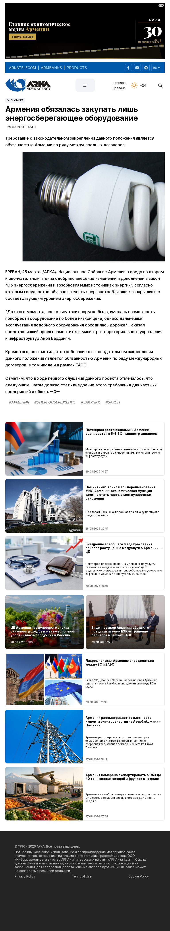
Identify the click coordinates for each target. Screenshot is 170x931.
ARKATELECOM (22, 67)
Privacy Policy (25, 876)
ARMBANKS (51, 67)
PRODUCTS (77, 67)
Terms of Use (82, 876)
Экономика (15, 100)
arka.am (126, 859)
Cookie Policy (138, 876)
